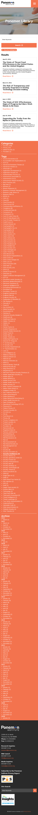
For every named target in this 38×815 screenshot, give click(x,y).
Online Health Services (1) (11, 400)
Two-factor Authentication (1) (12, 501)
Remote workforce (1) (10, 432)
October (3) (6, 591)
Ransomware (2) (8, 428)
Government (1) (8, 311)
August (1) (6, 612)
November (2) (7, 538)
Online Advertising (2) (10, 394)
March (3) (6, 572)
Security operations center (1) (12, 458)
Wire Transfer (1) (8, 511)
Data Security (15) (9, 267)
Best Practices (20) (9, 182)
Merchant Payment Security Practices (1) (16, 372)
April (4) (5, 604)
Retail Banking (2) (8, 434)
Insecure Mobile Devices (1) (12, 331)
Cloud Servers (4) (8, 204)
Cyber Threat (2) (8, 252)
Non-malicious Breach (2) (11, 392)
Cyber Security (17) (9, 248)
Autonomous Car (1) (9, 178)
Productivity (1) (8, 424)
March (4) (6, 602)
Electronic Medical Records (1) (12, 281)
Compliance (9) (8, 208)
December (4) (7, 663)
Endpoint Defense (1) (10, 293)
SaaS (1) (6, 448)
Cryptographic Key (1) (10, 228)
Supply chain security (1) (10, 487)
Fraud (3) (6, 305)
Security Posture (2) (9, 460)
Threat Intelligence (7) (10, 497)
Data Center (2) (8, 258)
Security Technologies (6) (11, 467)
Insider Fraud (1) (8, 333)
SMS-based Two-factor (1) (11, 479)
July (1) (5, 542)
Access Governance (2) (10, 159)
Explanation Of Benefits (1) (11, 299)
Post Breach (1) (8, 416)
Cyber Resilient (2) (9, 246)
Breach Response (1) (9, 188)
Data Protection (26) (9, 263)
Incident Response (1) (10, 329)
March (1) (6, 520)
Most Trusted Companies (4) (12, 386)
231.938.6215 (9, 741)
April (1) (5, 547)
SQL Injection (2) (8, 481)
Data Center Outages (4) (11, 260)
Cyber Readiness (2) (9, 244)
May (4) (5, 587)
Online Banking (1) (9, 396)
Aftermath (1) (7, 168)
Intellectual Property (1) (10, 339)
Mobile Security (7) (9, 384)
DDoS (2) (6, 269)
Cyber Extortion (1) (9, 240)
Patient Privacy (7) (9, 408)
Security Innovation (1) (10, 452)
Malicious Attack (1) (9, 355)
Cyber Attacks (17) (9, 234)
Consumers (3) (7, 212)
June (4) (5, 608)
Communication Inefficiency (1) (13, 206)
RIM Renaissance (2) (9, 438)
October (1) (6, 527)
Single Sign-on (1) (8, 475)
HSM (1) (5, 325)
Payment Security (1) (10, 410)
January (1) (6, 554)
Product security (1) (9, 422)
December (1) (7, 595)
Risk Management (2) (10, 446)
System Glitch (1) (8, 489)
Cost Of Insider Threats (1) (11, 220)
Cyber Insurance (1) (9, 242)
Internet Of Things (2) (10, 341)
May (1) (5, 532)
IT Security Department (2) (11, 347)
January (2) (6, 622)
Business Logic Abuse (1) (11, 192)
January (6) (6, 581)
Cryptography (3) (8, 230)
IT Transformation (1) (10, 349)
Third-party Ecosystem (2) (11, 495)
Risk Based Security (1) (10, 444)
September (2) (7, 614)
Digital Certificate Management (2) (14, 275)
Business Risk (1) (8, 194)
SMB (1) (5, 477)
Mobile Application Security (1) (12, 374)
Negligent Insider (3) (9, 390)
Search (18, 45)
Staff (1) (5, 485)
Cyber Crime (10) (8, 236)
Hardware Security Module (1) (12, 315)
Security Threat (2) (9, 469)
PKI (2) (5, 414)
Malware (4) (7, 359)
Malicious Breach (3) (9, 357)
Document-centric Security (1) (12, 279)
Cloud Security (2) (8, 202)
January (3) (6, 598)
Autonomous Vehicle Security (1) (13, 180)
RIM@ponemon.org (7, 758)
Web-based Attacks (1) (10, 507)
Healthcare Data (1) (9, 319)
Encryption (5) (7, 289)
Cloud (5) (6, 200)
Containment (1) (8, 214)
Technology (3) (8, 491)
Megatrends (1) (8, 370)
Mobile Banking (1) (9, 378)
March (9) (6, 651)
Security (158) (7, 146)
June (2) (5, 558)
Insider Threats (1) (9, 337)
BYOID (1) (6, 196)
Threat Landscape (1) (10, 499)
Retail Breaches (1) (9, 436)
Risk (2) (5, 440)
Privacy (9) (6, 418)
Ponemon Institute (10, 728)
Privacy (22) (7, 147)
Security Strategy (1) (9, 465)
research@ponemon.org (8, 750)
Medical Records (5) (9, 366)
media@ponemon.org (8, 766)
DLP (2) (5, 277)
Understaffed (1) (8, 503)
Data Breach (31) (8, 254)
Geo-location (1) (8, 307)
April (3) (5, 525)
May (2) (5, 606)
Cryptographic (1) (8, 226)
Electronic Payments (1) (10, 283)
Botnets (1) (6, 186)
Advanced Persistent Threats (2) (13, 165)
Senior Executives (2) (10, 471)
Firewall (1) (6, 303)
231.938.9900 (11, 739)
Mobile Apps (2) (8, 376)
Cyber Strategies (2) (9, 250)
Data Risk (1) (7, 265)
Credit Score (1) (8, 222)
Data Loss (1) (7, 262)
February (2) (7, 668)
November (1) (7, 529)
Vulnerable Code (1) (9, 505)
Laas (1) (5, 351)
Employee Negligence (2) (11, 285)
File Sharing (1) (7, 301)
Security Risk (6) (8, 463)
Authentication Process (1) (11, 174)
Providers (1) (7, 151)
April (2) (5, 672)
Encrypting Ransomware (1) (12, 287)
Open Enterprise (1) (9, 402)
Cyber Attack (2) (8, 232)
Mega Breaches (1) (9, 368)
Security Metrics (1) (9, 456)
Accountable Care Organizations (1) (14, 161)
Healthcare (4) (7, 317)
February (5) (7, 624)
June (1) (5, 534)
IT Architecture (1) (9, 343)
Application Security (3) (10, 172)
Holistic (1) (6, 323)
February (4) (7, 570)
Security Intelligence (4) (11, 454)
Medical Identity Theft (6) (11, 364)
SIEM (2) (6, 473)
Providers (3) (7, 426)
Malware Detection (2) (10, 361)
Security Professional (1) (11, 461)
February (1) (7, 556)
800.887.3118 (6, 748)
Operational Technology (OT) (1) (13, 404)
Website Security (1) (9, 509)
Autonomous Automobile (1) (12, 176)
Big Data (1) (7, 184)
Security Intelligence (9, 50)
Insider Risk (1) (7, 335)
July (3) (5, 610)
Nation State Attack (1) (10, 388)
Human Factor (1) (8, 327)
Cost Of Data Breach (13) (11, 218)
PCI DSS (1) (7, 412)
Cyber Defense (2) (9, 238)
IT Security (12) (8, 345)
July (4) (5, 695)
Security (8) (6, 450)
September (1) (7, 589)
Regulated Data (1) (9, 430)
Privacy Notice (27, 811)
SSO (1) (5, 483)
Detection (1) (7, 273)
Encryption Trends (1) (10, 291)
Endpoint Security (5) (9, 297)
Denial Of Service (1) (9, 271)
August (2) (6, 635)
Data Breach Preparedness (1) (12, 256)
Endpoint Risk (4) (8, 295)
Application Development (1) (12, 170)
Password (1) (7, 406)
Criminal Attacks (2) (9, 224)
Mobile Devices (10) (9, 380)
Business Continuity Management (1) (15, 190)
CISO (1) (5, 198)
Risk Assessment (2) (9, 442)
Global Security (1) (9, 149)
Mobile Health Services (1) (11, 382)
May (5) (5, 574)
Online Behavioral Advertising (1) (13, 398)
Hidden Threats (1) (9, 321)
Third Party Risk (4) (9, 493)
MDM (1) (6, 362)
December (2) (7, 684)
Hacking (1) (6, 313)
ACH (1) (5, 163)
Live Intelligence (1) (9, 353)
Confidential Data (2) (9, 210)
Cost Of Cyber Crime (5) (10, 216)
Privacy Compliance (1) (10, 420)
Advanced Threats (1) (10, 166)
